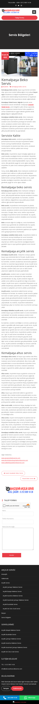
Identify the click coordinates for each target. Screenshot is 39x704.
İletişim (3, 613)
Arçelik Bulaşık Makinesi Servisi (12, 591)
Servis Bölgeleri (6, 617)
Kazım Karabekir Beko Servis (14, 473)
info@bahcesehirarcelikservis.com (11, 669)
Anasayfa (4, 574)
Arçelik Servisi (5, 583)
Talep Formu (19, 18)
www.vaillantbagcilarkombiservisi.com (12, 463)
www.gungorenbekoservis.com (10, 458)
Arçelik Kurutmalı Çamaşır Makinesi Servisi (15, 600)
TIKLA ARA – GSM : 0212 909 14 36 (19, 2)
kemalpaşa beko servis (19, 87)
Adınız (4, 510)
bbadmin (5, 87)
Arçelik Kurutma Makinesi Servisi (13, 596)
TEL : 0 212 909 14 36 (8, 664)
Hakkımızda (4, 578)
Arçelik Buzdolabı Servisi (10, 604)
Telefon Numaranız (8, 519)
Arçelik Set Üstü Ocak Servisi (11, 608)
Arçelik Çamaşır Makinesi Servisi (12, 587)
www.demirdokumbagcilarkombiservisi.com (14, 460)
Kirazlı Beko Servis (28, 478)
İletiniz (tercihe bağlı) (8, 527)
